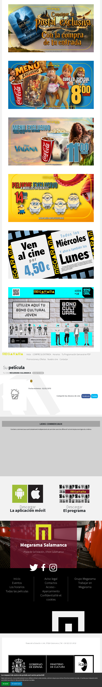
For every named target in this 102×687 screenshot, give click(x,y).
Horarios (56, 354)
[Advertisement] (51, 453)
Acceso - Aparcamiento (51, 589)
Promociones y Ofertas (36, 359)
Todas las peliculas (17, 591)
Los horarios (17, 587)
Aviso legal (50, 579)
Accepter (5, 684)
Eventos (17, 583)
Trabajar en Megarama (85, 585)
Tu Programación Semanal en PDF (76, 354)
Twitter (94, 396)
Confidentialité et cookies (50, 597)
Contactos (51, 583)
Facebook (86, 396)
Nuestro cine (53, 359)
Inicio (29, 354)
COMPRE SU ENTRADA (42, 354)
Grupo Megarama (85, 579)
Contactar (64, 359)
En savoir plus (16, 684)
